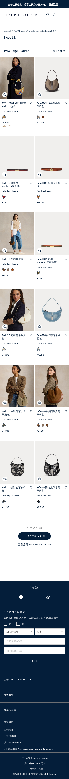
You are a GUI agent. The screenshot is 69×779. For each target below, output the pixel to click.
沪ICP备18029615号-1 (34, 763)
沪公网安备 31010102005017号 (36, 758)
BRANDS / (8, 31)
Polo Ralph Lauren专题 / (46, 31)
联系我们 (8, 729)
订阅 (34, 660)
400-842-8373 (15, 742)
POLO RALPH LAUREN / (24, 31)
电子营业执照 (36, 768)
